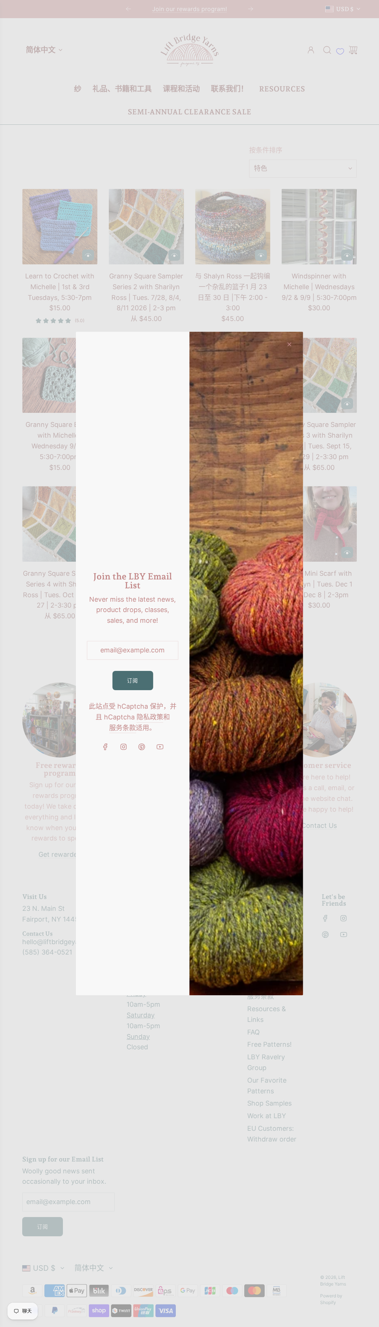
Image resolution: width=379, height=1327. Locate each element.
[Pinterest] (142, 747)
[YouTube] (160, 747)
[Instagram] (123, 747)
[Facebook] (105, 747)
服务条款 (122, 728)
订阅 (132, 680)
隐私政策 (150, 717)
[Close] (289, 344)
